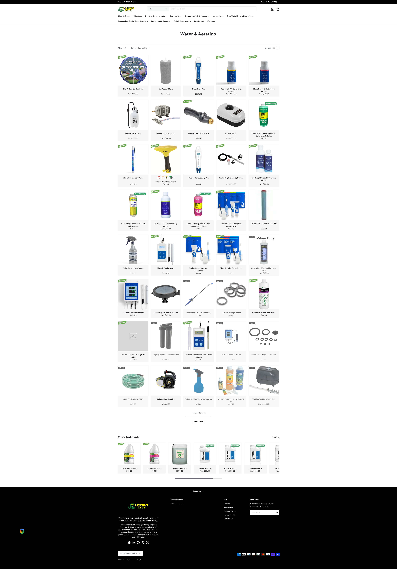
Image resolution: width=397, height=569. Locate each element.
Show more (198, 421)
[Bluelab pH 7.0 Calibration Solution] (231, 70)
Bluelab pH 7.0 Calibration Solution (231, 90)
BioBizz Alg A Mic (180, 468)
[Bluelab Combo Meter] (166, 249)
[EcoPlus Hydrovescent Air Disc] (166, 294)
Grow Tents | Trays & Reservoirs (239, 16)
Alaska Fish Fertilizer (129, 468)
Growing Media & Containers (196, 16)
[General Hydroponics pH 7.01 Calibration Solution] (264, 115)
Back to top (197, 491)
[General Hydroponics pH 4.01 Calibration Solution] (198, 205)
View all (276, 437)
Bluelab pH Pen (198, 89)
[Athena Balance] (205, 454)
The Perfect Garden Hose (133, 89)
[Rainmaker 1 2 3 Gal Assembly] (198, 294)
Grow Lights (174, 16)
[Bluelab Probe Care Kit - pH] (231, 249)
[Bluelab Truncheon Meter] (133, 159)
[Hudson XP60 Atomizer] (166, 380)
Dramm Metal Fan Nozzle (166, 182)
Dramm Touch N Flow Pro (198, 133)
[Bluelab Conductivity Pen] (198, 159)
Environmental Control (159, 21)
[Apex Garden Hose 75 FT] (133, 380)
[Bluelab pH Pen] (198, 70)
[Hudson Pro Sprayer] (133, 115)
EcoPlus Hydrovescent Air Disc (166, 313)
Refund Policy (229, 507)
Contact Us (228, 519)
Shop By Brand (124, 16)
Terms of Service (230, 515)
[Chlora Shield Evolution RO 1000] (264, 205)
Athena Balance (204, 468)
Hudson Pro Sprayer (133, 133)
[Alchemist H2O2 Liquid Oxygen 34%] (264, 249)
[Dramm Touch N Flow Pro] (198, 115)
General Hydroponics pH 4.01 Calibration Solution (198, 225)
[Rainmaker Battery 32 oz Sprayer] (198, 380)
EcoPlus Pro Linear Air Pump (264, 399)
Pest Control (199, 21)
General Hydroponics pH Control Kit (231, 400)
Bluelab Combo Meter (165, 268)
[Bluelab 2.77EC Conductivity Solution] (166, 205)
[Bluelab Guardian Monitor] (133, 294)
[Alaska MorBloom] (154, 454)
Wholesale (211, 21)
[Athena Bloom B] (255, 454)
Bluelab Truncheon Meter (133, 178)
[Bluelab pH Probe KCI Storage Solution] (264, 159)
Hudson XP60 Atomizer (166, 399)
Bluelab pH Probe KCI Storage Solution (264, 179)
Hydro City (126, 560)
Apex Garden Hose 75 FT (133, 399)
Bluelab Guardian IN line (231, 355)
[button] (278, 9)
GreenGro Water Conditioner (263, 313)
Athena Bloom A (230, 468)
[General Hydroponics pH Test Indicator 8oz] (133, 205)
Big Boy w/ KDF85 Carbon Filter (166, 355)
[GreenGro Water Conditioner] (264, 294)
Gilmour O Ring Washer (231, 313)
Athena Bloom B (255, 468)
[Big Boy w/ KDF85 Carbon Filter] (166, 336)
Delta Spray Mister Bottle (133, 268)
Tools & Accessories (181, 21)
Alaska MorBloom (154, 468)
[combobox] (202, 9)
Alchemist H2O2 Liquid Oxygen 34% (263, 269)
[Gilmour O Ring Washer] (231, 294)
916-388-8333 (177, 504)
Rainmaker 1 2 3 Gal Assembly (198, 313)
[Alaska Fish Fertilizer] (129, 454)
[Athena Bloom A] (230, 454)
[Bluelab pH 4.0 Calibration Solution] (264, 70)
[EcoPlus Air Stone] (166, 70)
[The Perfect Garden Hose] (133, 70)
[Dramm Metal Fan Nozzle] (166, 159)
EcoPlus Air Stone (166, 89)
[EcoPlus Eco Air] (231, 115)
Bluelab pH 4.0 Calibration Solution (263, 90)
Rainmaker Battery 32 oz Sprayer (198, 399)
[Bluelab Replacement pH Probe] (231, 159)
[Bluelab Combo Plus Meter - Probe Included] (198, 336)
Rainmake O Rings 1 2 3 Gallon (263, 355)
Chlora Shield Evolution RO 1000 (264, 224)
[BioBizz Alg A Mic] (179, 454)
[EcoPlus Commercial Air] (166, 115)
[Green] (170, 177)
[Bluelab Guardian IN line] (231, 336)
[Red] (159, 177)
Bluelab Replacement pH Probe (231, 178)
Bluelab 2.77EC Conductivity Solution (165, 225)
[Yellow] (166, 177)
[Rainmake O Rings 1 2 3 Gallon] (264, 336)
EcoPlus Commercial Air (165, 133)
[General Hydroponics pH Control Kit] (231, 380)
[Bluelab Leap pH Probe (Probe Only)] (133, 336)
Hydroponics (217, 16)
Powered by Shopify (135, 560)
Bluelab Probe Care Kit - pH (231, 268)
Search (227, 504)
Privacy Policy (229, 511)
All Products (137, 16)
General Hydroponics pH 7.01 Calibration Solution (264, 134)
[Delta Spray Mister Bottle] (133, 249)
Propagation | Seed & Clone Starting (132, 21)
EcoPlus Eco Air (231, 133)
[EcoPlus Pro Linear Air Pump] (264, 380)
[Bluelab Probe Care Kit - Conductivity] (198, 249)
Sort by (134, 48)
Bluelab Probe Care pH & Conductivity (231, 225)
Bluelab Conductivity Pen (198, 178)
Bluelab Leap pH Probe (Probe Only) (133, 356)
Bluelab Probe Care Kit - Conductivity (198, 269)
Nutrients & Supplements (155, 16)
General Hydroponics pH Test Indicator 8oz (133, 225)
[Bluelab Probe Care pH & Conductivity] (231, 205)
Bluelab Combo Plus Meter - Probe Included (198, 356)
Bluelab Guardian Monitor (133, 313)
